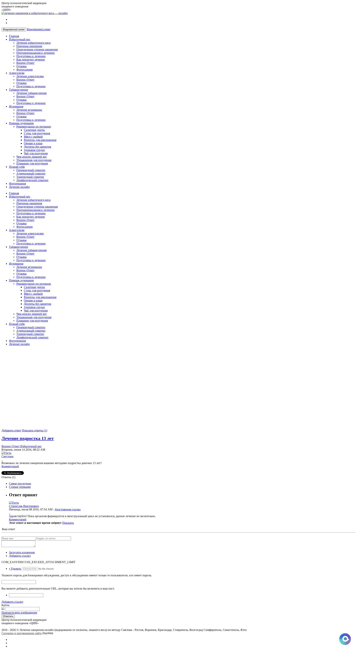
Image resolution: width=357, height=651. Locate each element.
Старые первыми (20, 486)
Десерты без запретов (37, 146)
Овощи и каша (33, 143)
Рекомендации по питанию (33, 126)
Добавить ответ (11, 430)
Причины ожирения (29, 46)
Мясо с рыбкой (33, 136)
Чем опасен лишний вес (31, 156)
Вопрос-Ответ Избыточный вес (21, 446)
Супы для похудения (37, 133)
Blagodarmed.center (38, 29)
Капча (5, 605)
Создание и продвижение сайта (21, 633)
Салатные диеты (34, 129)
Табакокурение (18, 89)
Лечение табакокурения (31, 93)
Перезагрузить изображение (19, 612)
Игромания (16, 106)
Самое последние (20, 483)
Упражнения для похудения (33, 160)
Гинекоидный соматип (30, 170)
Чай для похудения (36, 153)
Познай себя (17, 166)
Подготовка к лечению (31, 56)
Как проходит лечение (30, 59)
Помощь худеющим (21, 123)
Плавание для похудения (32, 163)
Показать (68, 522)
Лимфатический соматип (32, 180)
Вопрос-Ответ (25, 62)
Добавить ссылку (20, 555)
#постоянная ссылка (68, 509)
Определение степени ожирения (37, 49)
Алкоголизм (16, 72)
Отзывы (21, 66)
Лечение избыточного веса (33, 42)
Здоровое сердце (34, 150)
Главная (14, 36)
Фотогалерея (24, 69)
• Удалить (15, 568)
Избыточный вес (19, 39)
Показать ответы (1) (34, 430)
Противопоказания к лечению (35, 52)
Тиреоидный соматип (30, 176)
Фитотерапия (17, 183)
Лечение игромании (29, 109)
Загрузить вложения (22, 552)
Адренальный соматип (30, 173)
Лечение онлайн (19, 186)
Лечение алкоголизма (30, 76)
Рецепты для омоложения (40, 140)
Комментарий (10, 466)
